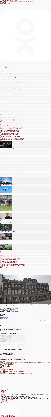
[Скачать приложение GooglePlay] (9, 5)
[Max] (1, 65)
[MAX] (3, 274)
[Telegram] (2, 274)
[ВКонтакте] (0, 274)
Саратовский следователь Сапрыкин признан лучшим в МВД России (22, 362)
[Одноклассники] (25, 35)
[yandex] (4, 402)
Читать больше (12, 363)
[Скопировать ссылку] (4, 274)
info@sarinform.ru (7, 366)
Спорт (1, 386)
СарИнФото (2, 387)
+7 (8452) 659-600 (2, 3)
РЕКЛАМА (2, 393)
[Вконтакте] (5, 401)
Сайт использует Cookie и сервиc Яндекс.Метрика (7, 399)
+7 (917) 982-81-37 (7, 3)
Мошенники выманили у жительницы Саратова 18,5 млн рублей (7, 362)
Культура (2, 385)
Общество (6, 267)
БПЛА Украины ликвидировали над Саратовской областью (37, 362)
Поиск (5, 67)
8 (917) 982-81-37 (7, 365)
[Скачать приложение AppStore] (3, 5)
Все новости (1, 71)
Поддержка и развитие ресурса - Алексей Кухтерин (8, 416)
